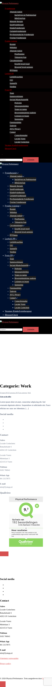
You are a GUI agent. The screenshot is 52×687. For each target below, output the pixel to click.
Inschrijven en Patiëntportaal (25, 15)
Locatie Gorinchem (22, 142)
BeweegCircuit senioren (24, 67)
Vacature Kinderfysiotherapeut (16, 145)
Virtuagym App (20, 57)
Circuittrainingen (16, 61)
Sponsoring (19, 119)
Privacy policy (5, 664)
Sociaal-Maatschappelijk (19, 100)
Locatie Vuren (20, 139)
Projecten (18, 103)
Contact (13, 132)
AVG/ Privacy (15, 129)
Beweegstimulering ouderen (25, 113)
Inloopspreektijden (22, 106)
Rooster (13, 44)
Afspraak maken (16, 12)
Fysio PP (8, 90)
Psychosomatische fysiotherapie (22, 35)
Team (12, 93)
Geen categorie (22, 393)
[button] (2, 154)
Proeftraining (19, 54)
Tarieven (13, 126)
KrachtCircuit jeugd (22, 64)
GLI (11, 80)
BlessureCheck (10, 149)
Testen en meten (21, 109)
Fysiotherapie (10, 9)
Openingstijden (15, 122)
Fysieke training (11, 41)
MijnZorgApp (20, 18)
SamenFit (13, 83)
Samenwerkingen (16, 96)
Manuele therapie (16, 21)
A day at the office (5, 397)
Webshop (13, 48)
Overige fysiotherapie (18, 38)
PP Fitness (14, 70)
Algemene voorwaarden (9, 658)
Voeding (13, 87)
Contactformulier (21, 135)
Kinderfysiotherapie (17, 28)
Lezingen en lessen (22, 116)
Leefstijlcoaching (16, 77)
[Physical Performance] (9, 3)
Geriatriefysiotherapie (18, 31)
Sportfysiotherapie (17, 25)
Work (29, 393)
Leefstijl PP (9, 74)
